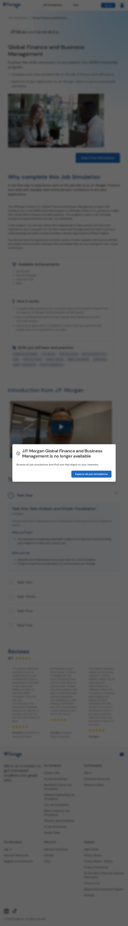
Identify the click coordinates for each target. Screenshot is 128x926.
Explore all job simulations (91, 474)
